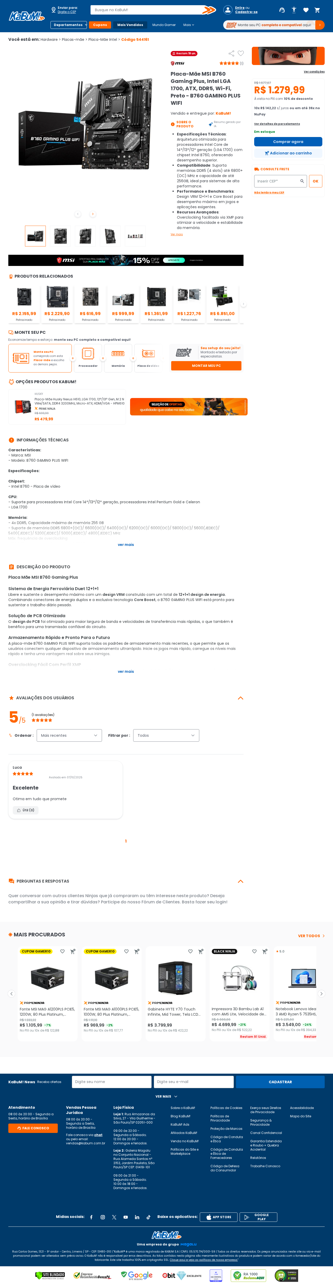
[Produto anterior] (11, 994)
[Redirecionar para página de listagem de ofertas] (288, 56)
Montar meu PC (206, 365)
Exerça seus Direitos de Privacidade (265, 1110)
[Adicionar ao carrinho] (73, 951)
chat (98, 1135)
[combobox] (150, 10)
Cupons (100, 25)
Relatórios (258, 1158)
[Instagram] (102, 1217)
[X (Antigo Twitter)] (114, 1217)
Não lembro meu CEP (269, 192)
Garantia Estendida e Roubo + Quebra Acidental (266, 1145)
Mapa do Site (300, 1116)
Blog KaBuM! (180, 1116)
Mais (189, 25)
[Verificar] (50, 1275)
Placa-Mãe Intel (104, 39)
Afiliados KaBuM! (184, 1133)
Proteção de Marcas (226, 1128)
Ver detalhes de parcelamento (277, 124)
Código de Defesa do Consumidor (224, 1168)
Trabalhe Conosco (265, 1166)
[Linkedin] (137, 1217)
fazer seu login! (211, 902)
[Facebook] (91, 1217)
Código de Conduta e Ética (226, 1139)
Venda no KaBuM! (185, 1141)
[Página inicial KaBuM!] (26, 16)
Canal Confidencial (266, 1133)
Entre (240, 8)
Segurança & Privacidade (261, 1122)
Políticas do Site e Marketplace (184, 1151)
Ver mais (177, 234)
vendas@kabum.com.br (85, 1143)
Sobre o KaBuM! (183, 1108)
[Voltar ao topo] (166, 1235)
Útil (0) (28, 810)
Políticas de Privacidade (220, 1118)
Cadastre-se (246, 12)
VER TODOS (309, 935)
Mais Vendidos (130, 25)
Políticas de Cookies (226, 1108)
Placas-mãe (74, 39)
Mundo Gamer (164, 25)
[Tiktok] (148, 1217)
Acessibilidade (302, 1108)
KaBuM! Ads (180, 1124)
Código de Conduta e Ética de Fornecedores (226, 1153)
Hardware (51, 39)
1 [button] (126, 841)
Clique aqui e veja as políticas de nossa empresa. (204, 1260)
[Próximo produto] (321, 994)
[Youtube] (125, 1217)
